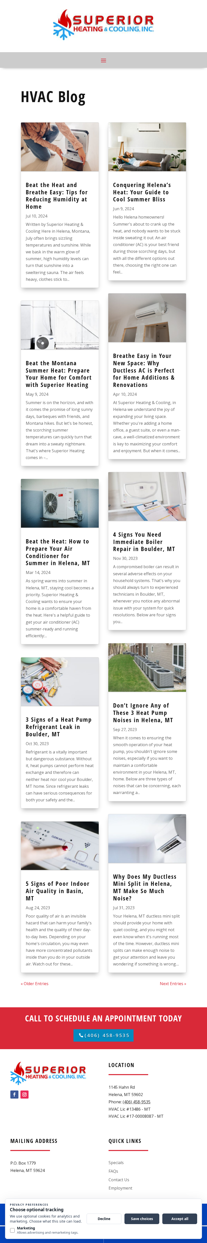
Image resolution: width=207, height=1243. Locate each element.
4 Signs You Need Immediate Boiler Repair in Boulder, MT (144, 541)
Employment (120, 1188)
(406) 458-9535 (107, 1035)
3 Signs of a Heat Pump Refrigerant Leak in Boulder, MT (59, 726)
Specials (116, 1162)
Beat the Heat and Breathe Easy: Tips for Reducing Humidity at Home (57, 195)
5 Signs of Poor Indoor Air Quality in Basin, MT (58, 890)
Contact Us (119, 1180)
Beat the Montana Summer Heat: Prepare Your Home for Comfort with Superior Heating (59, 374)
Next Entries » (173, 983)
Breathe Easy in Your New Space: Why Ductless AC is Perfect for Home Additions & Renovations (144, 370)
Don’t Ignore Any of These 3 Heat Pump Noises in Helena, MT (143, 712)
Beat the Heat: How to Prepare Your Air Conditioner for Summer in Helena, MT (58, 552)
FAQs (113, 1171)
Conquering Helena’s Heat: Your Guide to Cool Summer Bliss (142, 191)
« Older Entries (34, 983)
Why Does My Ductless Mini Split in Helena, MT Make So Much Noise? (145, 887)
